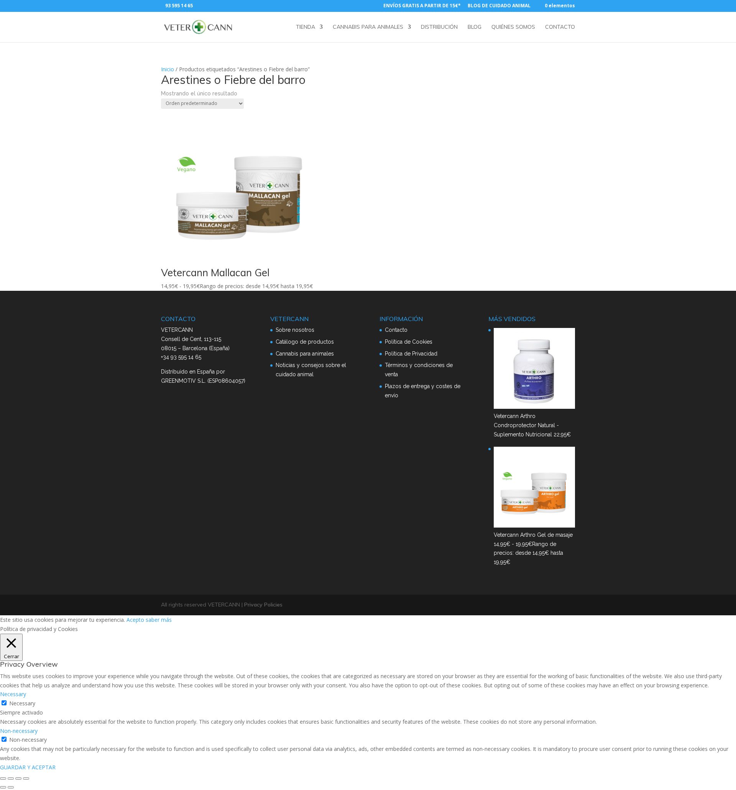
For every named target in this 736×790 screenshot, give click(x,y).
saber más (159, 619)
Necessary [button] (13, 694)
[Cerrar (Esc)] (26, 778)
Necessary (22, 703)
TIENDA (305, 27)
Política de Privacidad (411, 354)
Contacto (396, 330)
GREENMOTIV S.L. (183, 381)
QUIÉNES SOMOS (513, 27)
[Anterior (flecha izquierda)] (3, 787)
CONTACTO (560, 27)
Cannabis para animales (305, 354)
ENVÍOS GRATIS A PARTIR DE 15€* (422, 6)
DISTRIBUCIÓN (439, 27)
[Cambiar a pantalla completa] (11, 778)
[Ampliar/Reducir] (3, 778)
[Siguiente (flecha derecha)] (11, 787)
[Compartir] (18, 778)
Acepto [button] (135, 619)
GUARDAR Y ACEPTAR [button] (28, 767)
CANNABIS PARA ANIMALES (368, 27)
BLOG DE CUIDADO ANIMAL (499, 6)
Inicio (167, 69)
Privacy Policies (263, 604)
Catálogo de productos (305, 342)
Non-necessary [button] (19, 730)
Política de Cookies (408, 342)
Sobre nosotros (295, 330)
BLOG (474, 27)
